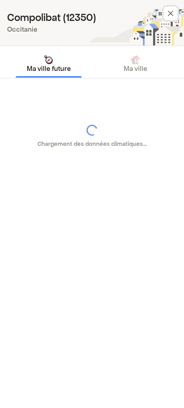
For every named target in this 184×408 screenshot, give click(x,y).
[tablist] (92, 63)
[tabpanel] (92, 136)
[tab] (48, 63)
